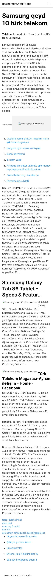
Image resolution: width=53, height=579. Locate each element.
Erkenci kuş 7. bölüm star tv (22, 553)
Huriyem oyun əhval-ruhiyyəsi (23, 148)
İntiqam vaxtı (14, 159)
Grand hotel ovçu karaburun (23, 175)
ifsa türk (6, 529)
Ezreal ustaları (15, 548)
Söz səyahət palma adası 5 (22, 559)
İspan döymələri (16, 154)
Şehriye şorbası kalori (19, 542)
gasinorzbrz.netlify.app (16, 3)
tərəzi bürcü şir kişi (12, 519)
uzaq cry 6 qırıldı (11, 526)
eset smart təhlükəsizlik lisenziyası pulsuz (23, 532)
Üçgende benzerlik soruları (22, 536)
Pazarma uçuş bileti (18, 181)
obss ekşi (7, 523)
